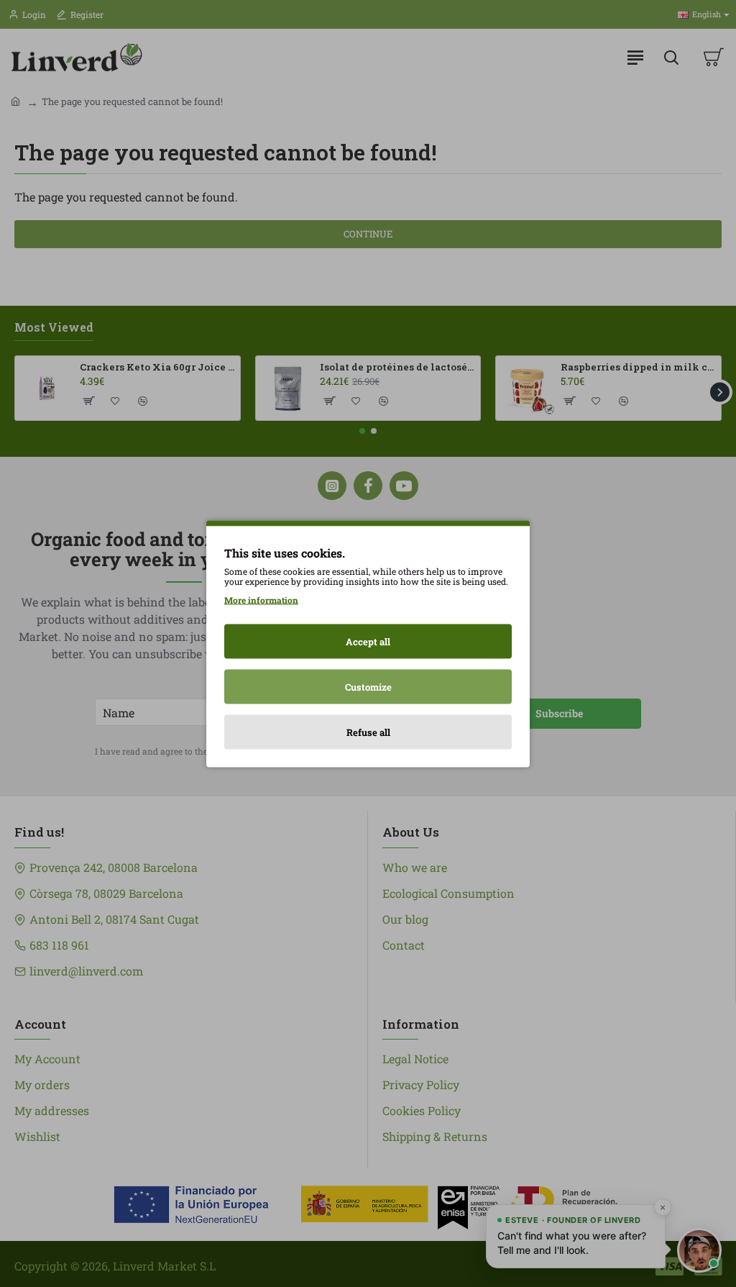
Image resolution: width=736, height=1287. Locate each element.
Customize (368, 686)
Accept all (368, 641)
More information (261, 599)
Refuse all (368, 731)
